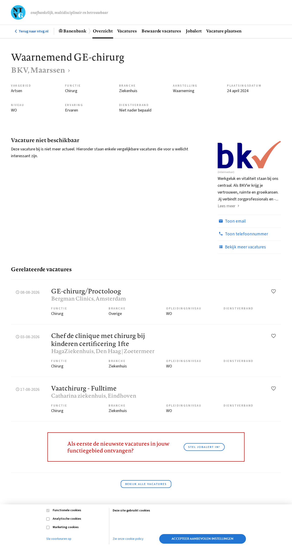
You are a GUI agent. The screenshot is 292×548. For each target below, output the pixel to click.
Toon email (235, 221)
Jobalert (194, 31)
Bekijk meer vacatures (245, 247)
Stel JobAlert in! (204, 447)
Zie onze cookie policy (128, 539)
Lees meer (226, 206)
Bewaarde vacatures (161, 31)
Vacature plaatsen (224, 31)
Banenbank (74, 31)
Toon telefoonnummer (246, 234)
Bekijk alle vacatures (146, 484)
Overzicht (102, 31)
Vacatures (127, 31)
